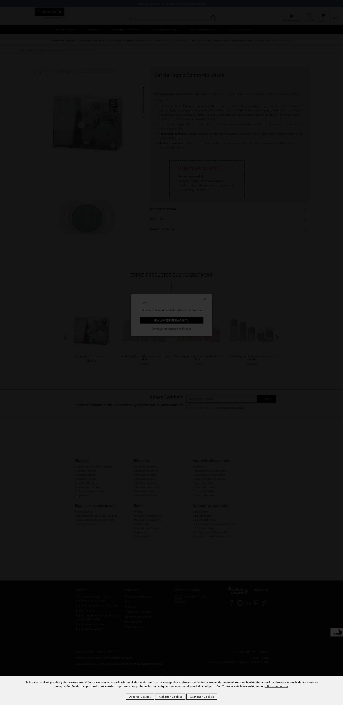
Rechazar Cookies (170, 696)
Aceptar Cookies (140, 696)
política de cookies (276, 686)
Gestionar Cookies (202, 696)
